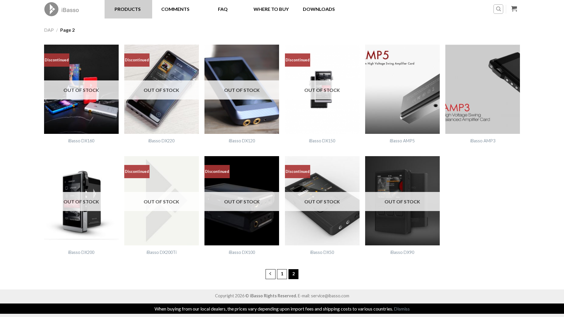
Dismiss (402, 308)
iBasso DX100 (242, 252)
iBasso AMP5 (402, 140)
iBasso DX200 (81, 252)
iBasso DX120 (242, 140)
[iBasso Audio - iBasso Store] (70, 9)
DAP (49, 30)
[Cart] (514, 8)
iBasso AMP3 (482, 140)
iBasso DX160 (81, 140)
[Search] (498, 9)
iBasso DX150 (322, 140)
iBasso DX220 (161, 140)
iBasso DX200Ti (162, 252)
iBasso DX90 (402, 252)
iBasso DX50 (322, 252)
